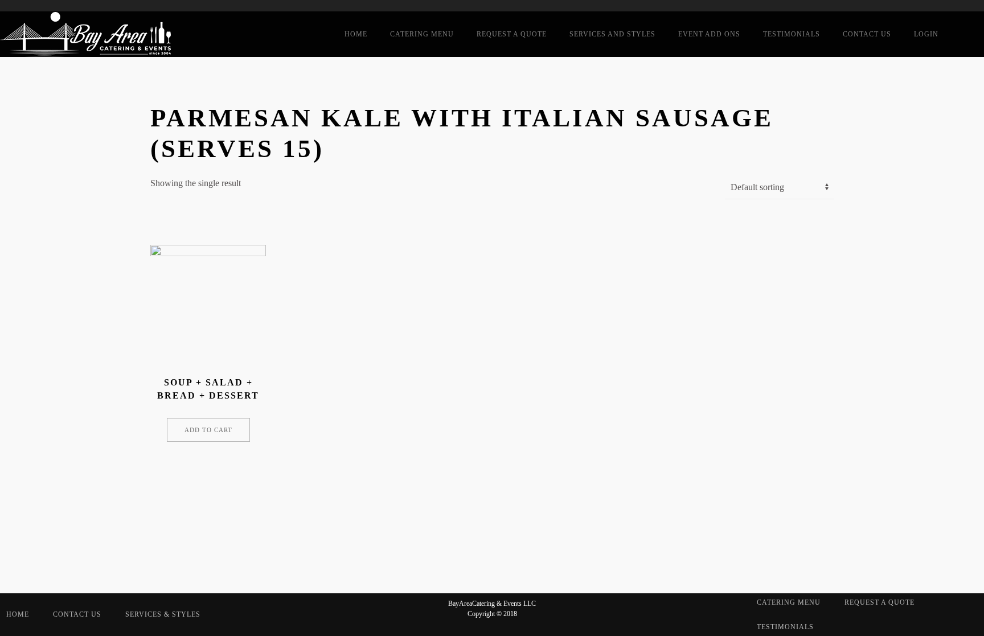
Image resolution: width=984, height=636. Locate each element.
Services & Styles (162, 614)
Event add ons (709, 34)
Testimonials (791, 34)
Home (356, 34)
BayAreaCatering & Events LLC (492, 604)
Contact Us (867, 34)
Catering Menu (422, 34)
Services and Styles (612, 34)
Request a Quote (512, 34)
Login (926, 34)
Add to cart (208, 429)
